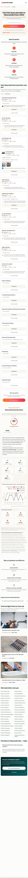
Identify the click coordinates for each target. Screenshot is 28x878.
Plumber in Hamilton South (20, 702)
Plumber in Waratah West (19, 723)
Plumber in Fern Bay (18, 719)
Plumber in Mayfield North (20, 712)
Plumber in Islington (5, 707)
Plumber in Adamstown (19, 716)
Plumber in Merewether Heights (7, 714)
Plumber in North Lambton (20, 730)
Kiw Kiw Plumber (10, 152)
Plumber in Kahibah (18, 728)
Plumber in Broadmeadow (6, 712)
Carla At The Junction (7, 264)
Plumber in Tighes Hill (5, 705)
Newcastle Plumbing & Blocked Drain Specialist (13, 309)
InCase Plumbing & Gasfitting (9, 365)
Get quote (14, 109)
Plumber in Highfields (5, 721)
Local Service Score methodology (9, 550)
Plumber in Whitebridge (5, 732)
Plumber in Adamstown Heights (7, 725)
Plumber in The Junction (5, 698)
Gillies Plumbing (6, 247)
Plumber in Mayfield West (6, 723)
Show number (15, 112)
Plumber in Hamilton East (19, 700)
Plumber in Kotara (18, 732)
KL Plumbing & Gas (6, 138)
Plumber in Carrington (5, 696)
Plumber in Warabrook (5, 730)
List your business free (15, 768)
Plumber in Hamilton (18, 705)
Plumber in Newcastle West (20, 696)
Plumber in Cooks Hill (5, 693)
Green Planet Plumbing (7, 323)
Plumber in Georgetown (5, 716)
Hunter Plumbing (6, 118)
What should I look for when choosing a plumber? (12, 745)
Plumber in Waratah (5, 719)
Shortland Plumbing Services (9, 97)
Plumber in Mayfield (18, 714)
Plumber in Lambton (19, 725)
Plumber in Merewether (5, 709)
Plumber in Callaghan (5, 735)
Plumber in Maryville (5, 702)
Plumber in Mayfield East (19, 707)
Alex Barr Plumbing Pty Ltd (8, 230)
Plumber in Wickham (5, 700)
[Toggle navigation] (25, 2)
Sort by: (2, 93)
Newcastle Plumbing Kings (8, 337)
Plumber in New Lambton (19, 721)
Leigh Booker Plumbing (7, 193)
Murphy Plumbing (6, 380)
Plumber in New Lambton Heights (19, 736)
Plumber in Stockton (19, 698)
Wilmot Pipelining (6, 280)
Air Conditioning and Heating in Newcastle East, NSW (13, 600)
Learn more (14, 772)
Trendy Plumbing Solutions (8, 295)
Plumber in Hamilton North (20, 709)
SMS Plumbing (5, 180)
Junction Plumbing (6, 213)
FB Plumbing (5, 351)
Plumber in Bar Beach (19, 693)
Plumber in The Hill (18, 691)
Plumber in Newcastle (5, 691)
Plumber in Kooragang (5, 728)
